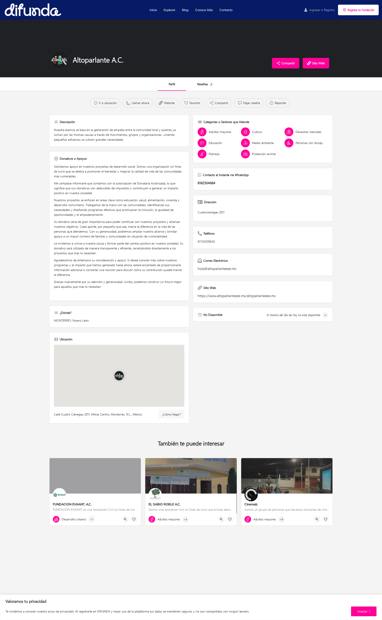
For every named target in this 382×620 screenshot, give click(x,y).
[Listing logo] (59, 59)
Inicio (153, 10)
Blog (185, 10)
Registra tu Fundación (361, 10)
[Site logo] (33, 10)
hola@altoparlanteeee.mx (217, 268)
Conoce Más (204, 10)
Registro (329, 10)
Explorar (169, 10)
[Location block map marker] (119, 375)
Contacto (226, 10)
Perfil (172, 84)
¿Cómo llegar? (171, 414)
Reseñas (204, 84)
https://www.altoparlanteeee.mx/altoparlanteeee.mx (237, 295)
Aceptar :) (363, 611)
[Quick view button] (125, 519)
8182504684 (206, 182)
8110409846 (206, 241)
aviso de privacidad (61, 611)
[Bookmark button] (134, 519)
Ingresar (314, 10)
